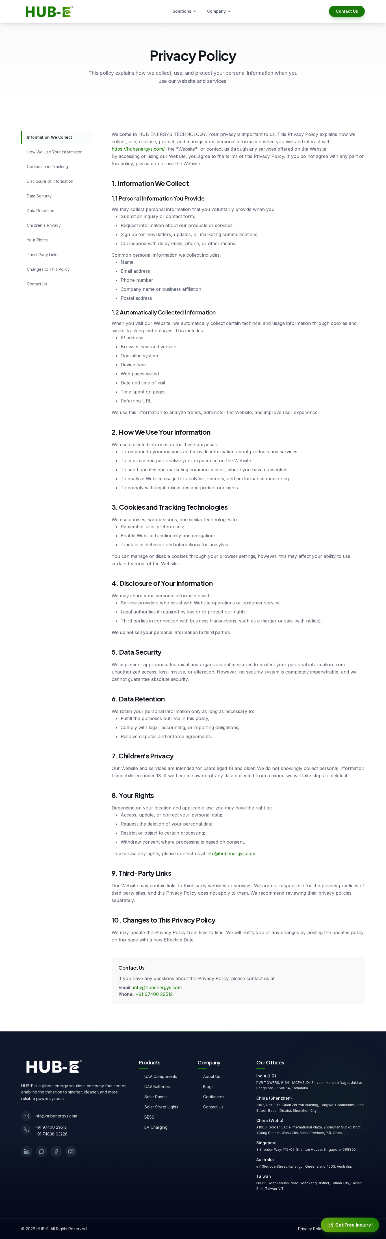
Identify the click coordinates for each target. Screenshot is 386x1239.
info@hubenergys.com (231, 853)
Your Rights (37, 239)
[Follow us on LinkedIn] (26, 1151)
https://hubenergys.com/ (138, 149)
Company (216, 11)
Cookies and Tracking (47, 166)
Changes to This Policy (48, 269)
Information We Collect (49, 137)
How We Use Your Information (55, 151)
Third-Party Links (42, 254)
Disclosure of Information (50, 181)
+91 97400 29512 (154, 994)
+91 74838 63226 (51, 1134)
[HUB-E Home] (52, 1066)
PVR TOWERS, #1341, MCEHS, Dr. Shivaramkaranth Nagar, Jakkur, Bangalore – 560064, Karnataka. (309, 1085)
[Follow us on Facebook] (56, 1151)
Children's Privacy (44, 225)
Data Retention (40, 210)
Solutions (182, 11)
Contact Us (347, 11)
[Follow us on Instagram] (71, 1151)
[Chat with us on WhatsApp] (41, 1151)
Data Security (39, 195)
